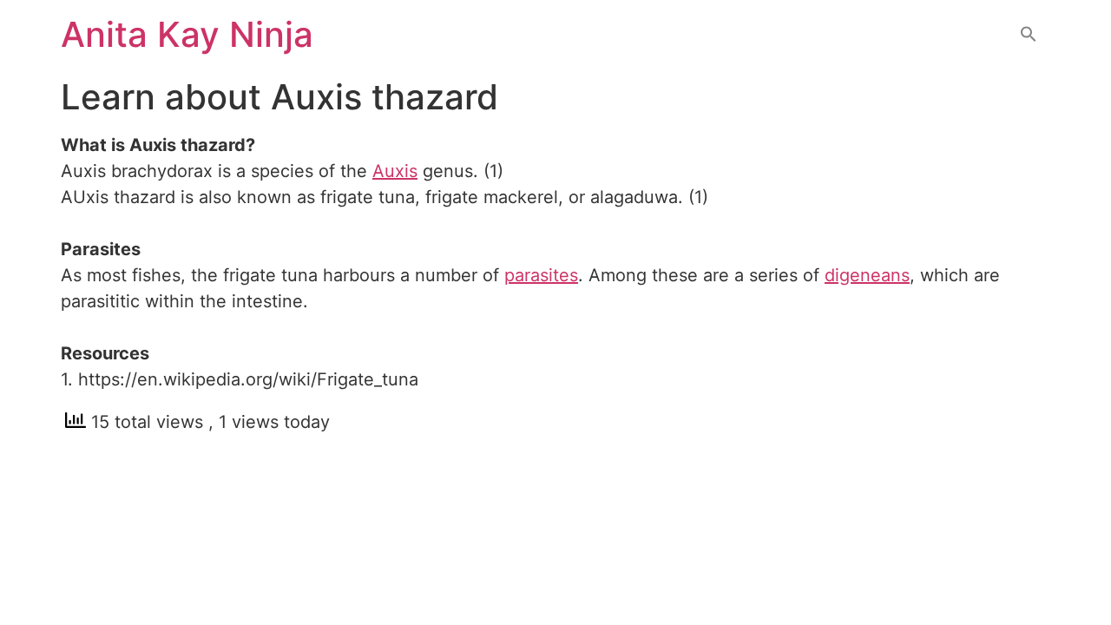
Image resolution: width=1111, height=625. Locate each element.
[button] (1028, 35)
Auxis (394, 171)
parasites (541, 275)
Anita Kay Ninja (187, 34)
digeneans (867, 275)
